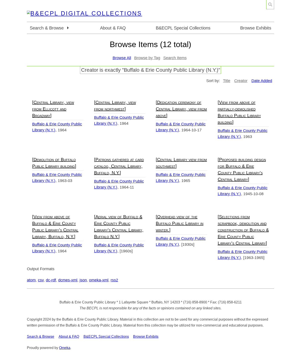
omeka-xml (98, 280)
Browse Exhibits (255, 28)
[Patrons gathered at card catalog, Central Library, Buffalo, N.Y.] (119, 166)
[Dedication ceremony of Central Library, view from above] (181, 109)
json (83, 280)
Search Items (175, 58)
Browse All (122, 58)
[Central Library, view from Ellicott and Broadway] (53, 109)
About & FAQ (113, 28)
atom (31, 280)
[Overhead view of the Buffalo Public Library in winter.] (179, 223)
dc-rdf (51, 280)
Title (226, 81)
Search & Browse (40, 336)
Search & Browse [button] (47, 28)
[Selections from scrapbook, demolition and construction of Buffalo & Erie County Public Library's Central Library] (243, 230)
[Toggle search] (270, 4)
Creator (240, 81)
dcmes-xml (67, 280)
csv (41, 280)
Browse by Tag (147, 58)
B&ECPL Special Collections (183, 28)
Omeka (64, 348)
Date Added (261, 81)
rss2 (114, 280)
